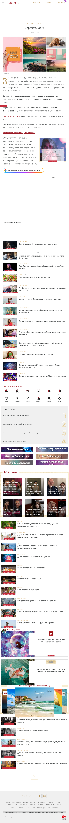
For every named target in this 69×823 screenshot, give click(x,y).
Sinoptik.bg (60, 802)
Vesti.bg (25, 802)
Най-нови (36, 3)
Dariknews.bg (41, 802)
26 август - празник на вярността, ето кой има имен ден (21, 433)
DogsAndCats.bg (12, 804)
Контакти (55, 808)
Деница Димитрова (15, 222)
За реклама (31, 808)
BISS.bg (59, 804)
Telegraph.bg (23, 804)
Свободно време (34, 23)
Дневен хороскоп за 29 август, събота (15, 441)
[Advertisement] (29, 196)
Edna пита (11, 472)
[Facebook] (40, 796)
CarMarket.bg (50, 804)
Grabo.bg (32, 804)
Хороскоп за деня (13, 386)
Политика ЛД (22, 808)
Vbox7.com (51, 802)
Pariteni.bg (41, 804)
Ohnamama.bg (16, 802)
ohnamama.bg (32, 253)
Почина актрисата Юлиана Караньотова (16, 415)
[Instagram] (44, 796)
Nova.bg (32, 802)
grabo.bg (22, 274)
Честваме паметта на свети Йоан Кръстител (17, 424)
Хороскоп (49, 3)
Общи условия (23, 817)
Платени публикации (43, 808)
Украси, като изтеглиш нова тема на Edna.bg (34, 686)
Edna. (14, 2)
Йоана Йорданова (13, 630)
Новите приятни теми (11, 116)
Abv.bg (8, 802)
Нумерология (62, 3)
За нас (13, 808)
